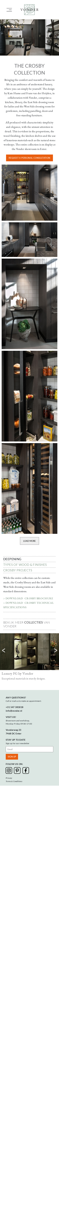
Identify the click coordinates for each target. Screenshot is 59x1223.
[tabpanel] (29, 559)
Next (55, 650)
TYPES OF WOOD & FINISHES (25, 564)
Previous (3, 650)
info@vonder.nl (14, 710)
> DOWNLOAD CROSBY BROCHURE (28, 598)
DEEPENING (12, 559)
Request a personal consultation (29, 158)
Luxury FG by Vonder (17, 673)
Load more (29, 541)
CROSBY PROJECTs (17, 570)
